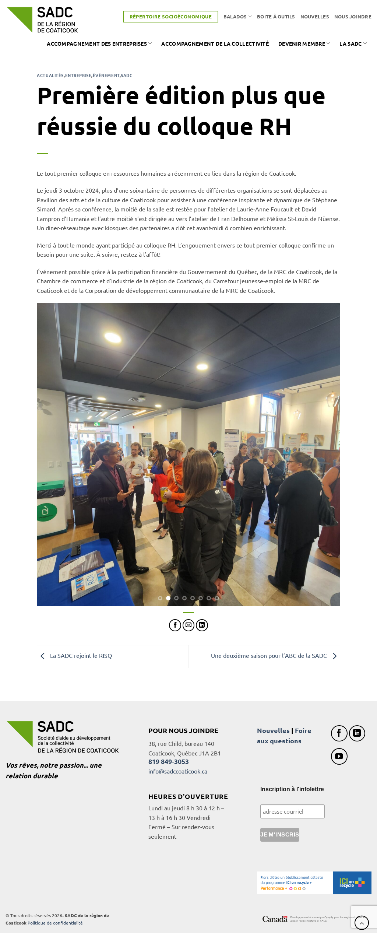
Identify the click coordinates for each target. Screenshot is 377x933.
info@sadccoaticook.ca (177, 771)
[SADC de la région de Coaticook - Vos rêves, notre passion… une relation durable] (42, 20)
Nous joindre (352, 16)
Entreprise (78, 75)
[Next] (324, 454)
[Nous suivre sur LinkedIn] (357, 733)
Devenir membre (301, 43)
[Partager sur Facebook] (175, 625)
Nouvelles (314, 16)
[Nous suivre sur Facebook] (339, 733)
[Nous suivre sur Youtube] (339, 756)
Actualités (50, 75)
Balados (235, 16)
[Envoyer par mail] (189, 625)
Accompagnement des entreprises (97, 43)
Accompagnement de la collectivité (215, 43)
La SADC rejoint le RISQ (80, 655)
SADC (126, 75)
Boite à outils (276, 16)
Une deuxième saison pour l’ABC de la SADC (269, 655)
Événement (106, 75)
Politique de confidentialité (55, 923)
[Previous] (52, 454)
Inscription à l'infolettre (292, 789)
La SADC (350, 43)
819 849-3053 (168, 761)
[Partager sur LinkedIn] (202, 625)
